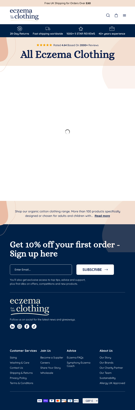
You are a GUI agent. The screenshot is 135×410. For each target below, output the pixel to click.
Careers (45, 362)
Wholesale (46, 372)
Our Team (106, 372)
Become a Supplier (51, 357)
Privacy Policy (18, 378)
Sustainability (108, 378)
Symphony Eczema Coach (78, 364)
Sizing (13, 357)
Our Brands (106, 362)
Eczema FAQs (75, 357)
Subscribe (92, 269)
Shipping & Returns (21, 372)
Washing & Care (19, 362)
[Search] (108, 15)
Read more (102, 216)
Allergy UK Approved (112, 383)
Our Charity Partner (111, 367)
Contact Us (16, 367)
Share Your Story (50, 367)
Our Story (105, 357)
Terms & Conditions (21, 383)
